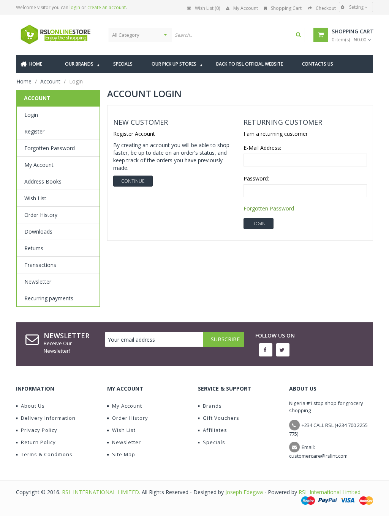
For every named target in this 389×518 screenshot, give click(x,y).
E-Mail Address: (262, 147)
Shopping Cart (286, 8)
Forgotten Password (49, 148)
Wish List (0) (207, 8)
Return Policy (38, 442)
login (75, 7)
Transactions (40, 264)
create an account (106, 7)
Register (34, 131)
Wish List (35, 198)
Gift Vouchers (221, 417)
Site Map (123, 454)
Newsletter (37, 281)
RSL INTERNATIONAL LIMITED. (102, 492)
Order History (40, 214)
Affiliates (215, 430)
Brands (212, 405)
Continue (133, 181)
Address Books (43, 181)
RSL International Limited (330, 492)
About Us (33, 405)
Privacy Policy (39, 430)
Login (31, 114)
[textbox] (238, 35)
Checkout (326, 8)
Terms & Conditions (47, 454)
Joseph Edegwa (244, 492)
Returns (33, 248)
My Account (245, 8)
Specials (214, 442)
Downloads (38, 231)
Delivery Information (48, 417)
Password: (256, 178)
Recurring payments (48, 298)
